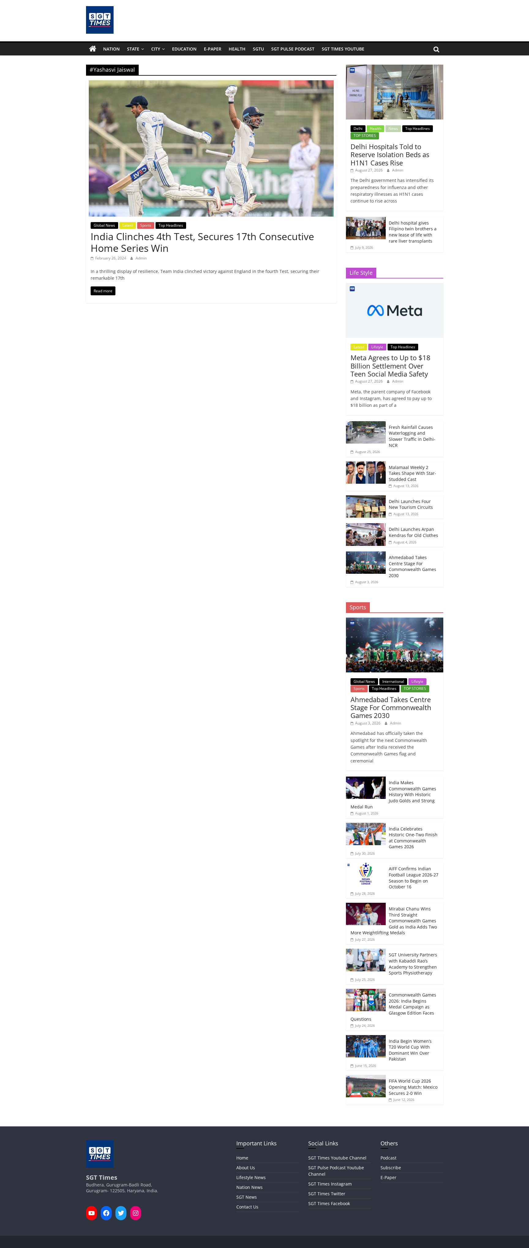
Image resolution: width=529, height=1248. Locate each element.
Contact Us (247, 1207)
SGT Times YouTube (343, 49)
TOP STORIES (365, 135)
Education (184, 49)
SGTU (258, 49)
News (393, 128)
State (133, 49)
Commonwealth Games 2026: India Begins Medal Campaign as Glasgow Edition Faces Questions (393, 1007)
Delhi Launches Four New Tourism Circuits (411, 504)
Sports (145, 225)
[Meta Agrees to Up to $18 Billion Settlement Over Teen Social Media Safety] (394, 286)
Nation (111, 49)
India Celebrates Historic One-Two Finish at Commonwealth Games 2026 (413, 838)
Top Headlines (171, 225)
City (155, 49)
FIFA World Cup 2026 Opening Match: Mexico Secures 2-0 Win (413, 1087)
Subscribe (391, 1167)
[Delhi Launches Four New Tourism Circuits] (366, 498)
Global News (104, 225)
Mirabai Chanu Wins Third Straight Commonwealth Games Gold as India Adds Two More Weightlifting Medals (394, 921)
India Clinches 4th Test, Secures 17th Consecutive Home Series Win (202, 242)
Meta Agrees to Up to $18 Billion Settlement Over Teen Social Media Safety (390, 365)
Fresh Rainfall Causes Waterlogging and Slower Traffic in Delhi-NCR (412, 436)
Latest (127, 225)
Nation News (249, 1187)
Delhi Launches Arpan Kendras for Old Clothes (413, 532)
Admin (141, 258)
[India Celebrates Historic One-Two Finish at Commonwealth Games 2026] (366, 826)
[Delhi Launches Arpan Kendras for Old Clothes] (366, 526)
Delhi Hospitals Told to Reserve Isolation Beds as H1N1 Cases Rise (390, 154)
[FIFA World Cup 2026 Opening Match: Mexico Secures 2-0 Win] (366, 1078)
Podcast (388, 1158)
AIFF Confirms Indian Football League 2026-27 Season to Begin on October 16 (413, 878)
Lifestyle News (251, 1177)
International (393, 681)
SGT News (246, 1197)
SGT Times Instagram (330, 1184)
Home (242, 1158)
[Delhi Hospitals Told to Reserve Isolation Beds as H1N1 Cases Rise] (394, 68)
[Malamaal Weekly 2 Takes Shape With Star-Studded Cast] (366, 464)
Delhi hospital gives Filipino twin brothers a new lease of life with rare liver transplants (413, 232)
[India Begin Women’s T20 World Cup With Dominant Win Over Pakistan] (366, 1038)
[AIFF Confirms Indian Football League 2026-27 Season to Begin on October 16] (366, 866)
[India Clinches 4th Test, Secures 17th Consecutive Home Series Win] (211, 84)
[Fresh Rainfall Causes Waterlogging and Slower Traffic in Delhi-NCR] (366, 424)
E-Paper (212, 49)
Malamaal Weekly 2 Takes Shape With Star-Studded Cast (412, 473)
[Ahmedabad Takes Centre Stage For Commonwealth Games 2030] (366, 555)
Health (237, 49)
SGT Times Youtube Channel (337, 1158)
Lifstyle (377, 347)
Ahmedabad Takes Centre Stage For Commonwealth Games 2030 (412, 566)
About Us (245, 1167)
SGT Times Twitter (326, 1194)
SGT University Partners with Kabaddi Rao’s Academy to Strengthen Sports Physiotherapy (413, 964)
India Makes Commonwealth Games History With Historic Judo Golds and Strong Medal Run (393, 794)
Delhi (358, 128)
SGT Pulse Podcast (292, 49)
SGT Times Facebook (329, 1203)
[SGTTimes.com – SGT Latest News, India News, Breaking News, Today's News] (92, 49)
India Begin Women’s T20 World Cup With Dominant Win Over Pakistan (410, 1050)
